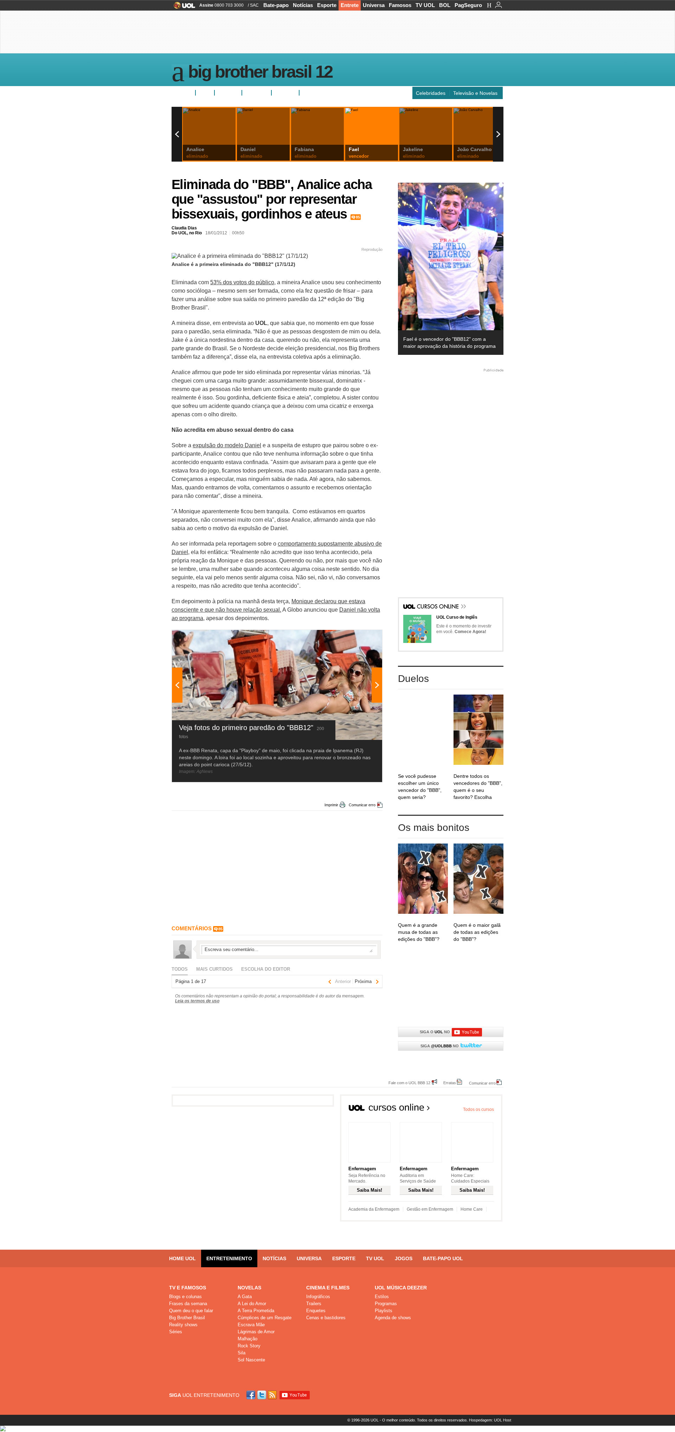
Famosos (400, 5)
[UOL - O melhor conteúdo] (182, 7)
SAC (254, 5)
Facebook (251, 1395)
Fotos (205, 93)
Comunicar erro (362, 805)
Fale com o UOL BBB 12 (409, 1083)
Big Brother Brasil (187, 1317)
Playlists (383, 1310)
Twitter (262, 1395)
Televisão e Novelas (475, 93)
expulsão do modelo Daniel (227, 445)
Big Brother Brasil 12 (260, 73)
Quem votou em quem (327, 93)
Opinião (253, 93)
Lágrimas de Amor (256, 1331)
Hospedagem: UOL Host (490, 1420)
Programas (386, 1303)
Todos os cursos (478, 1109)
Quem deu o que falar (191, 1310)
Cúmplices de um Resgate (264, 1317)
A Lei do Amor (252, 1303)
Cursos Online (438, 607)
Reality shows (183, 1324)
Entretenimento (229, 1258)
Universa (374, 5)
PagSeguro (468, 5)
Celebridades (430, 93)
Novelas (249, 1287)
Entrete (350, 5)
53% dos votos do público (242, 282)
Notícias (303, 5)
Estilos (382, 1296)
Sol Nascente (251, 1359)
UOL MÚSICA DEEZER (401, 1287)
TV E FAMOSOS (187, 1287)
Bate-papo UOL (443, 1258)
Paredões (285, 93)
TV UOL (425, 5)
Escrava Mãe (251, 1324)
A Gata (245, 1296)
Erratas (449, 1083)
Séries (175, 1331)
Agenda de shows (393, 1317)
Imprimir (331, 805)
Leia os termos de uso (197, 1000)
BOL (444, 5)
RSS (273, 1395)
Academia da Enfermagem (373, 1209)
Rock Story (249, 1345)
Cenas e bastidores (326, 1317)
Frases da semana (188, 1303)
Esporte (326, 5)
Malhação (247, 1338)
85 (358, 217)
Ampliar (359, 638)
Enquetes (228, 93)
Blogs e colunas (185, 1296)
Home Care (472, 1209)
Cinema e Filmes (327, 1287)
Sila (241, 1352)
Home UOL (182, 1258)
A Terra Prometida (256, 1310)
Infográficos (318, 1296)
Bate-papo (276, 5)
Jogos (403, 1258)
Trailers (313, 1303)
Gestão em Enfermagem (430, 1209)
